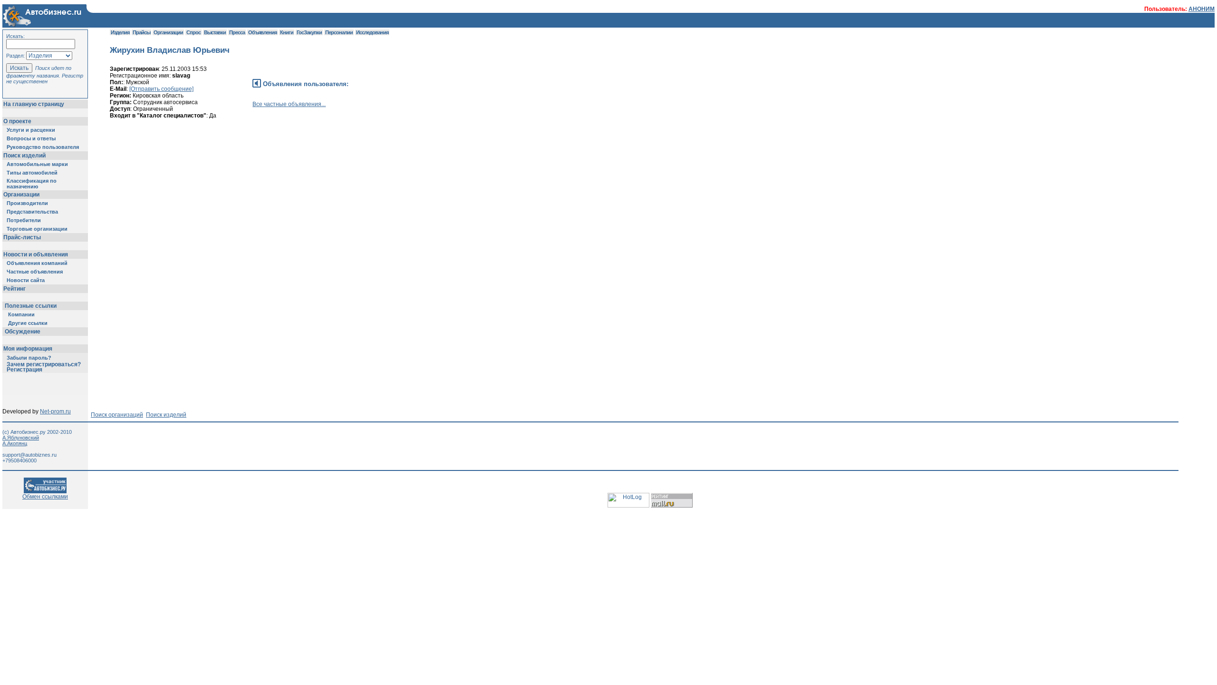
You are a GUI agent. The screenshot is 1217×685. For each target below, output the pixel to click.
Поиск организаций (117, 414)
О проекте (17, 121)
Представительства (32, 212)
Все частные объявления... (289, 104)
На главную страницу (33, 104)
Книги (286, 32)
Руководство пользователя (43, 147)
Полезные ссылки (30, 306)
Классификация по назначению (32, 183)
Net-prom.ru (55, 411)
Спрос (193, 32)
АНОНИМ (1201, 9)
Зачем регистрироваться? (44, 364)
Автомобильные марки (37, 164)
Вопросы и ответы (31, 138)
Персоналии (339, 32)
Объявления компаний (37, 263)
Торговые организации (37, 229)
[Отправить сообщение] (161, 89)
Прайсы (141, 32)
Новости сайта (26, 280)
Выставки (215, 32)
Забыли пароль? (29, 358)
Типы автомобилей (32, 173)
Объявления (262, 32)
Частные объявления (35, 271)
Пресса (237, 32)
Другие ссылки (28, 323)
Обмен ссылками (45, 496)
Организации (21, 194)
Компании (21, 314)
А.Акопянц (14, 443)
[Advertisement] (283, 168)
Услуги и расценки (31, 130)
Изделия (120, 32)
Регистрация (24, 369)
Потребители (24, 220)
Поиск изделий (24, 155)
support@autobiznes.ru (29, 455)
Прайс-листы (22, 237)
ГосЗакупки (309, 32)
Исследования (372, 32)
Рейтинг (14, 288)
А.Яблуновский (20, 437)
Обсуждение (22, 331)
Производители (27, 203)
